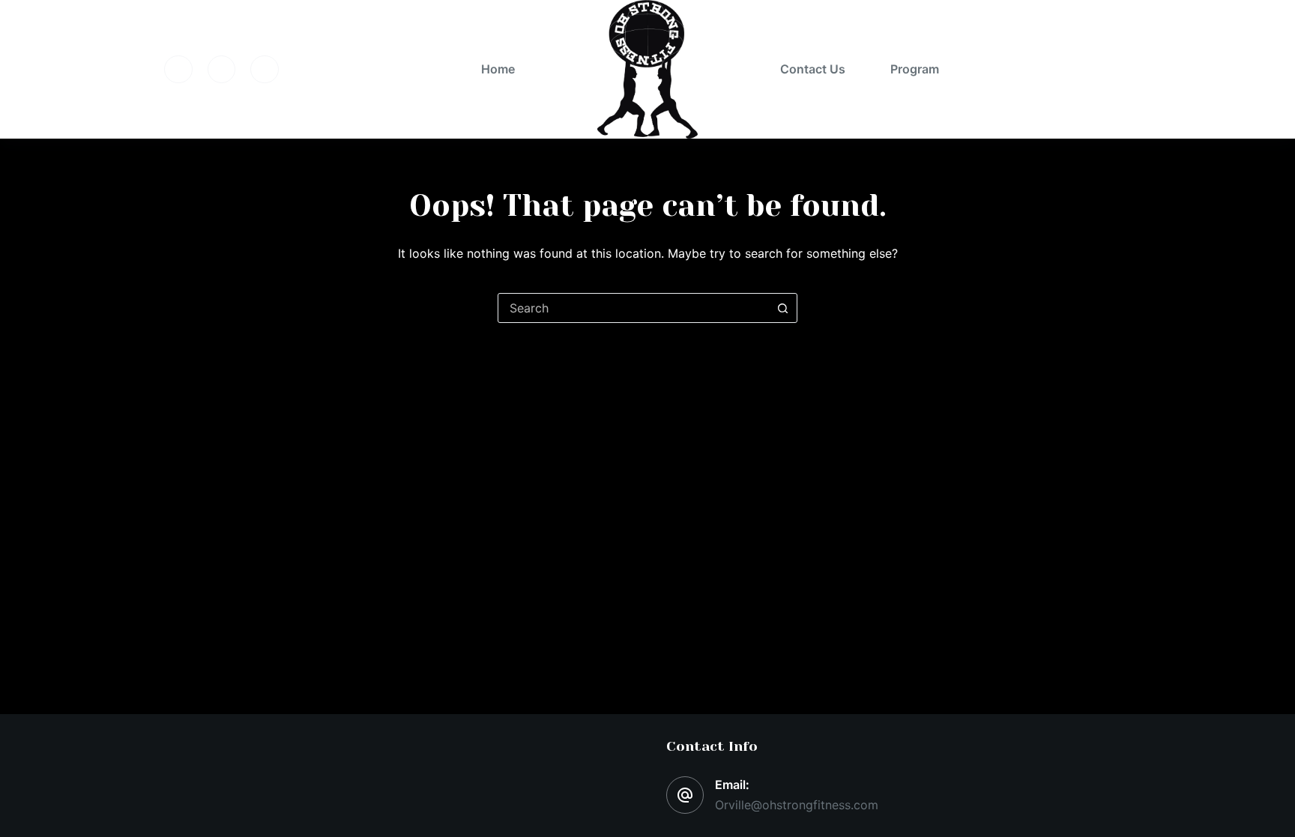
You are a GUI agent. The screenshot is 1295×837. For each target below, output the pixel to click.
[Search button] (782, 308)
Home (498, 68)
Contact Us (812, 68)
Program (914, 68)
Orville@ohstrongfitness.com (796, 804)
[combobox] (633, 308)
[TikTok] (264, 69)
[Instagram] (222, 69)
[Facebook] (178, 69)
